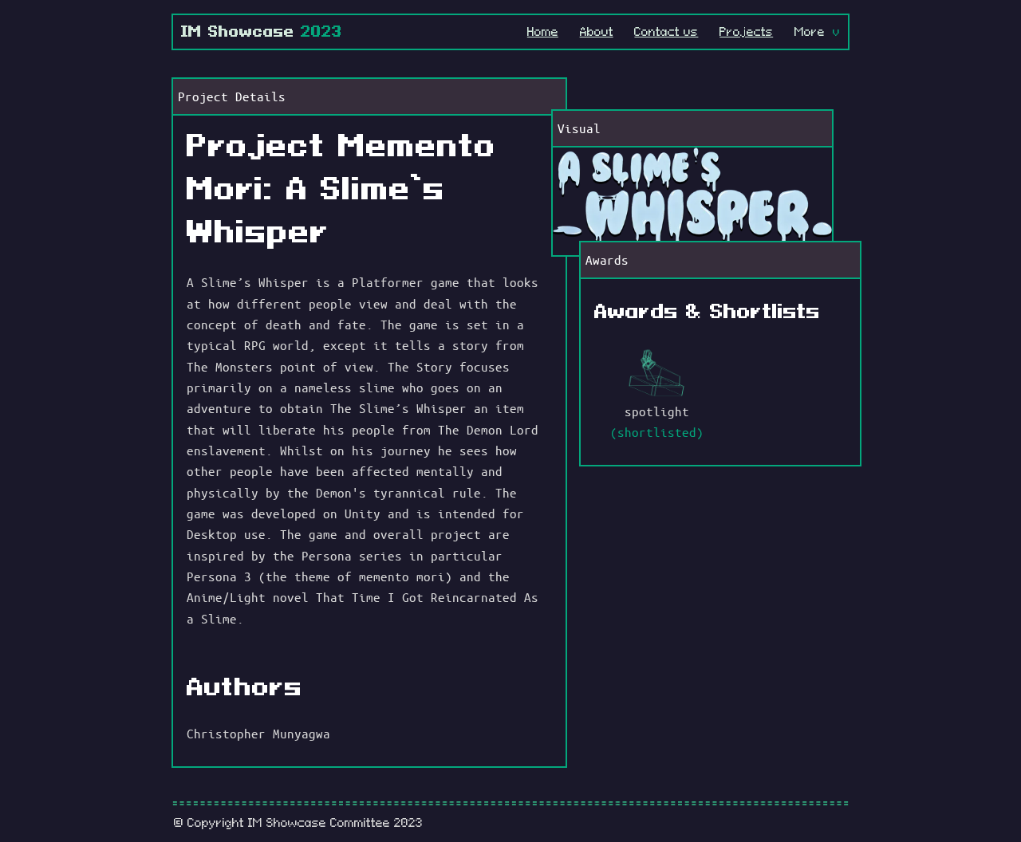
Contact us (666, 31)
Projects (746, 31)
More (809, 32)
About (596, 31)
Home (542, 31)
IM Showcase (261, 31)
